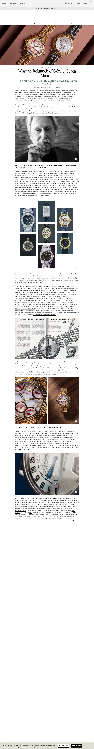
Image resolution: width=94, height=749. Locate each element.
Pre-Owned (52, 23)
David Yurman (80, 23)
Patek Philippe (32, 23)
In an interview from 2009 (48, 177)
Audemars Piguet (20, 510)
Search (70, 3)
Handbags (70, 23)
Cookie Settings (63, 745)
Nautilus (52, 173)
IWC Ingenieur (71, 173)
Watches (42, 23)
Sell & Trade (22, 3)
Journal (90, 23)
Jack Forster (38, 87)
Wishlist (85, 3)
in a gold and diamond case (53, 298)
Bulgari (67, 431)
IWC (30, 512)
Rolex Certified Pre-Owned (17, 23)
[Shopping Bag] (91, 3)
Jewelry (61, 23)
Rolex (3, 23)
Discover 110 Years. (49, 8)
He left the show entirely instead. (44, 314)
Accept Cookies (76, 745)
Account (77, 3)
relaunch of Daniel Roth (63, 498)
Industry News (46, 67)
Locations (4, 3)
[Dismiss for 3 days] (91, 8)
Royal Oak (42, 173)
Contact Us (13, 3)
